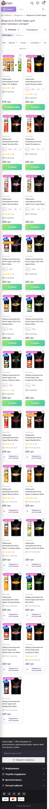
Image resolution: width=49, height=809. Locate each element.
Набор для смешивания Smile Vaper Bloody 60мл (10, 437)
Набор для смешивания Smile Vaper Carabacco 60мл (34, 491)
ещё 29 (22, 48)
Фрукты (13, 43)
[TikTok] (19, 794)
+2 (43, 89)
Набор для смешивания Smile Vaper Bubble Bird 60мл (33, 438)
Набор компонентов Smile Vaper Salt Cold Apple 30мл (34, 261)
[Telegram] (9, 794)
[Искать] (43, 9)
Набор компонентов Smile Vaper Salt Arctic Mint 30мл (34, 599)
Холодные (36, 43)
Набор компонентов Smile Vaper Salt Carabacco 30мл (34, 649)
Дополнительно (13, 779)
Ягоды (24, 43)
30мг (5, 269)
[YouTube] (24, 794)
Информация (12, 768)
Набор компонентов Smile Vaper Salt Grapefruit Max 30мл (34, 377)
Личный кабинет (14, 785)
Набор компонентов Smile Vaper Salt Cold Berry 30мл (11, 261)
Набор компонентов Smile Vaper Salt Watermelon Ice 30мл (11, 649)
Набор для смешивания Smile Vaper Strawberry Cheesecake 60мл (33, 142)
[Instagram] (4, 794)
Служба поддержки (15, 774)
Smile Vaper (7, 35)
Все (4, 43)
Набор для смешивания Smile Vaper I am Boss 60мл (11, 545)
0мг (27, 89)
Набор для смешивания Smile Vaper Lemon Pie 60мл (34, 545)
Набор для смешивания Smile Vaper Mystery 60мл (33, 81)
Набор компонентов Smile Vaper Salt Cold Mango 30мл (11, 321)
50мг (11, 269)
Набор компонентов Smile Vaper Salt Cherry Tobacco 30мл (11, 377)
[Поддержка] (31, 3)
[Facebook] (14, 794)
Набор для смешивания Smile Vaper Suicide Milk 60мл (10, 142)
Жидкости (18, 15)
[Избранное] (37, 3)
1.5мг (33, 89)
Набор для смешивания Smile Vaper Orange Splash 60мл (11, 600)
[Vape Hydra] (7, 3)
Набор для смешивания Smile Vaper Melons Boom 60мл (10, 492)
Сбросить (19, 35)
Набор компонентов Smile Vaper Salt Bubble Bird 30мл (11, 703)
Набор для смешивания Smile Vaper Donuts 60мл (10, 201)
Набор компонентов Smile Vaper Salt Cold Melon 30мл (34, 321)
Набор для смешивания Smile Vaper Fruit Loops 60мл (35, 201)
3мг (38, 89)
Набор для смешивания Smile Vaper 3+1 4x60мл (10, 81)
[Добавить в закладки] (20, 55)
